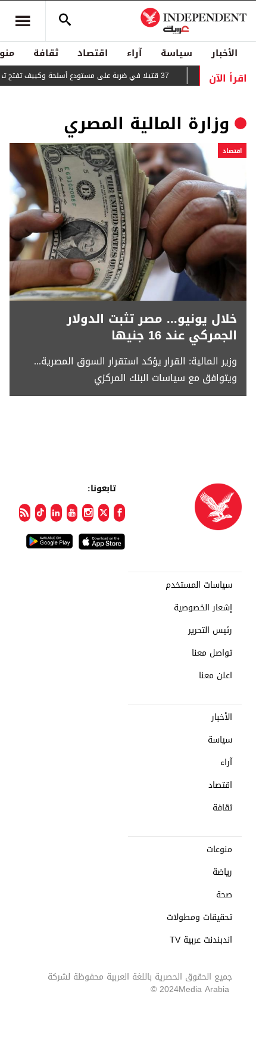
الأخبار (224, 53)
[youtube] (72, 513)
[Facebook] (119, 513)
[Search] (65, 21)
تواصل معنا (212, 653)
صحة (224, 895)
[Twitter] (104, 513)
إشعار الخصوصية (203, 608)
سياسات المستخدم (199, 585)
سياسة (176, 53)
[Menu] (22, 21)
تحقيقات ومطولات (199, 917)
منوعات (219, 849)
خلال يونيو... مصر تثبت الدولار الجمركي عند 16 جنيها (152, 327)
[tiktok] (40, 513)
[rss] (24, 513)
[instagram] (87, 513)
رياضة (222, 872)
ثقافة (45, 53)
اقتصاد (92, 53)
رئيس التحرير (210, 630)
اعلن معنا (215, 675)
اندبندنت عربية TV (201, 940)
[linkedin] (56, 513)
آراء (134, 53)
